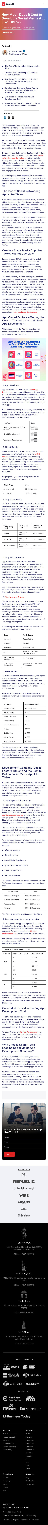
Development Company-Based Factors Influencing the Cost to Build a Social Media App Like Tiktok (21, 90)
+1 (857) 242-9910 (27, 1254)
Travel (28, 1469)
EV (26, 1459)
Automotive (30, 1450)
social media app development (25, 312)
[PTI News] (24, 1175)
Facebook (24, 1520)
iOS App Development (28, 1032)
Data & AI (6, 1440)
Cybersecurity (7, 1450)
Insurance (29, 1437)
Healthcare (29, 1434)
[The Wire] (24, 1195)
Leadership (6, 1481)
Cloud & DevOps (8, 1443)
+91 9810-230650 (27, 1312)
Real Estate (29, 1453)
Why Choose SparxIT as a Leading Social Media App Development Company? (22, 104)
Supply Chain (30, 1443)
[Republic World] (24, 1182)
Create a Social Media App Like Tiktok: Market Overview (21, 74)
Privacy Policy (19, 1516)
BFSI (27, 1462)
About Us (6, 1478)
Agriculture (29, 1447)
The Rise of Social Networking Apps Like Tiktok (22, 67)
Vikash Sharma (15, 51)
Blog (27, 1478)
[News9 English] (24, 1209)
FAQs (4, 1490)
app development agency (12, 815)
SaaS (27, 1465)
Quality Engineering (9, 1447)
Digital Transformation (10, 1434)
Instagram (15, 1520)
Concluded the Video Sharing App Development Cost (19, 98)
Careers (5, 1487)
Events (5, 1484)
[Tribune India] (24, 1202)
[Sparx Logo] (8, 4)
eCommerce (30, 1440)
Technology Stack (14, 597)
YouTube (35, 1520)
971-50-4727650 (26, 1343)
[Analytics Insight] (24, 1188)
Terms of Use (8, 1516)
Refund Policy (31, 1516)
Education (29, 1456)
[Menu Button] (44, 4)
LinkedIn (6, 1520)
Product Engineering (9, 1437)
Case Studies (30, 1481)
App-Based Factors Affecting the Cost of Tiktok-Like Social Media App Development (21, 81)
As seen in (24, 1170)
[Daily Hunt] (24, 1216)
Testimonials (30, 1484)
